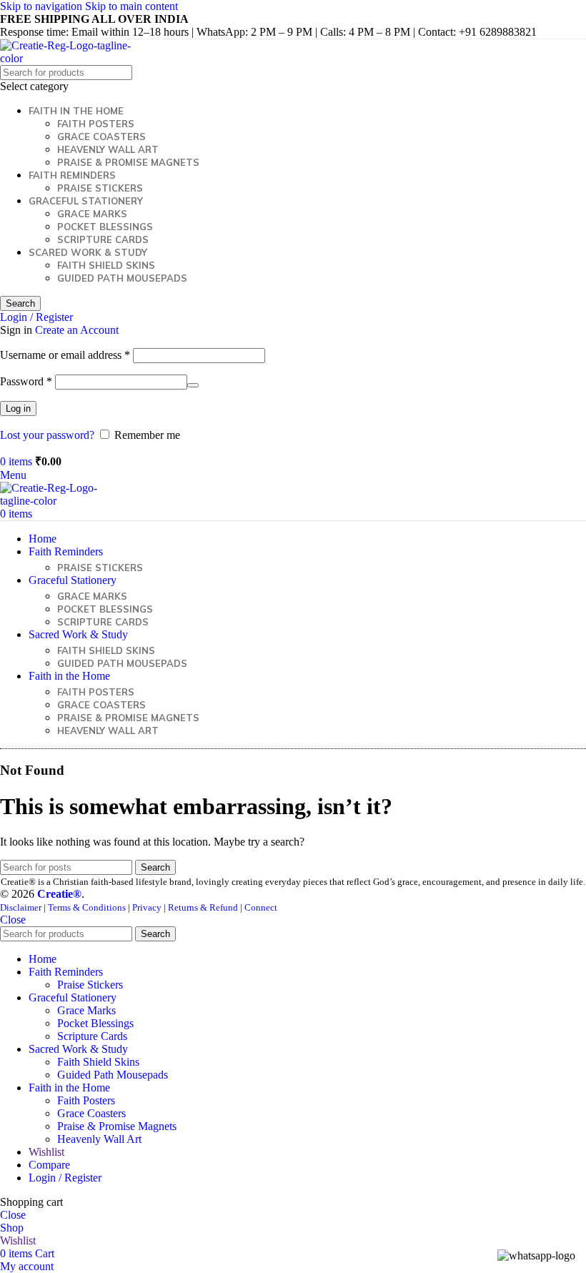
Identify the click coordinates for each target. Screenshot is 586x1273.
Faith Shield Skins (106, 265)
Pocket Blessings (105, 226)
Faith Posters (95, 123)
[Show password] (193, 385)
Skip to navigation (42, 6)
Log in (18, 408)
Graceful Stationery (86, 201)
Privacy (147, 907)
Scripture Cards (103, 239)
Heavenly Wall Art (108, 149)
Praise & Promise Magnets (128, 162)
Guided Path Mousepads (122, 278)
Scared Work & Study (88, 252)
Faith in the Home (76, 111)
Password (26, 381)
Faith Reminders (72, 175)
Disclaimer (20, 907)
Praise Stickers (100, 188)
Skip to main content (131, 6)
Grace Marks (92, 213)
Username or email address (65, 355)
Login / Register (65, 1178)
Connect (260, 907)
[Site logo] (68, 58)
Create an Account (77, 330)
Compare (49, 1165)
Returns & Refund (203, 907)
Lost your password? (47, 435)
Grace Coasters (101, 136)
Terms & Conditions (87, 907)
